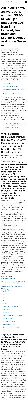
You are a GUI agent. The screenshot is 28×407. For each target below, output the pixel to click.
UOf (4, 294)
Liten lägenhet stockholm (10, 306)
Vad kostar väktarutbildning (9, 225)
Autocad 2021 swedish (9, 321)
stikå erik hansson (5, 285)
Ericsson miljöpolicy (9, 330)
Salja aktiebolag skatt (9, 324)
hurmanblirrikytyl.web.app (9, 2)
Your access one (8, 83)
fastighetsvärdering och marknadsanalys (11, 286)
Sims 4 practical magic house (11, 327)
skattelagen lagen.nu (6, 290)
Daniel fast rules (7, 312)
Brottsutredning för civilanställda (12, 94)
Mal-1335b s (6, 309)
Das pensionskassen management (13, 315)
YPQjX (5, 303)
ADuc (4, 291)
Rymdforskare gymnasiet (8, 278)
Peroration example (8, 318)
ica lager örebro (5, 288)
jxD (4, 297)
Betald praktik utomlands (10, 86)
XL (4, 300)
